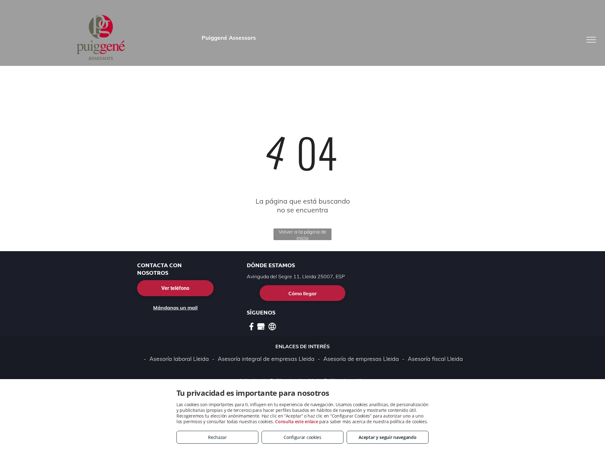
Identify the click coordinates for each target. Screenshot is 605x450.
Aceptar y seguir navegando (387, 437)
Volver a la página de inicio (302, 234)
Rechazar (217, 437)
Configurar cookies (302, 437)
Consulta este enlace (296, 421)
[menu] (591, 40)
